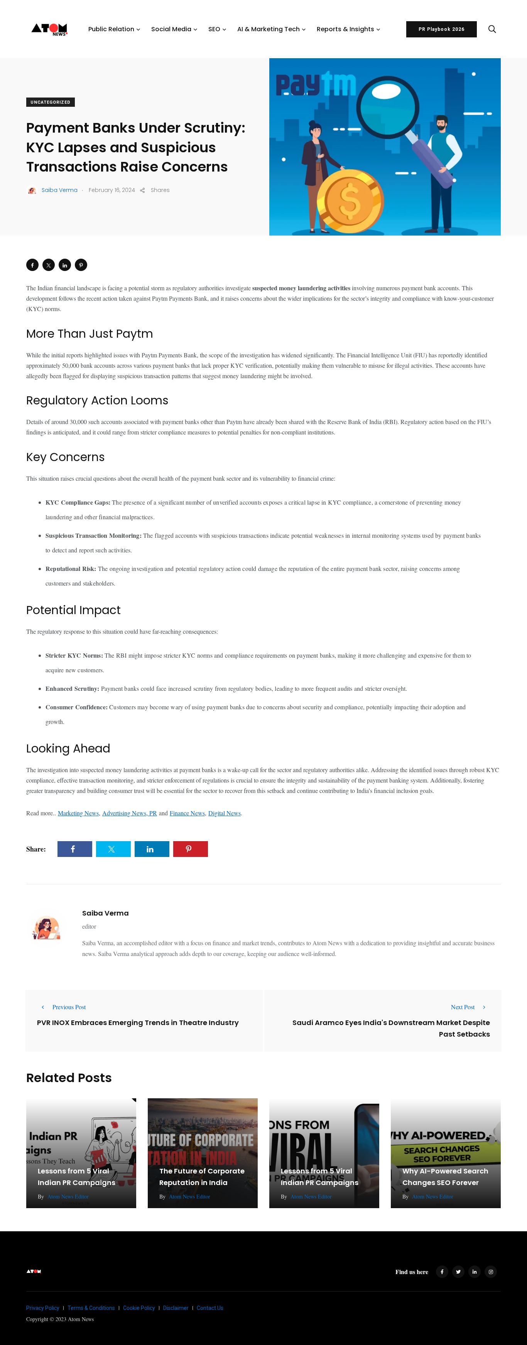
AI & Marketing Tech (268, 29)
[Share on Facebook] (32, 265)
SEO (214, 29)
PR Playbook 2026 (442, 29)
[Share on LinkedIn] (65, 265)
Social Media (171, 29)
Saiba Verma (105, 913)
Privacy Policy (42, 1308)
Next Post (463, 1007)
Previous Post (69, 1007)
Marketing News (78, 813)
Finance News (187, 813)
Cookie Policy (139, 1308)
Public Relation (111, 29)
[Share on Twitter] (48, 265)
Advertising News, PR (129, 813)
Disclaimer (176, 1308)
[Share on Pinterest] (81, 265)
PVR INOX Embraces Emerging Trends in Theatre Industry (138, 1022)
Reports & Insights (345, 29)
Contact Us (210, 1308)
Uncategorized (50, 102)
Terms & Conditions (91, 1308)
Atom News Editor (68, 1196)
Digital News (224, 813)
